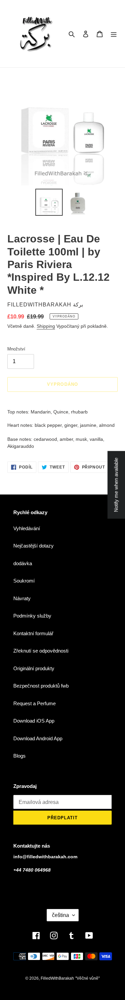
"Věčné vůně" (87, 978)
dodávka (22, 563)
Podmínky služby (32, 616)
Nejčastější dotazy (33, 546)
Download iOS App (33, 721)
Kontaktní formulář (33, 633)
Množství (16, 348)
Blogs (19, 756)
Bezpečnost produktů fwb (41, 686)
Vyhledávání (26, 528)
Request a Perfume (34, 703)
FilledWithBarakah (57, 978)
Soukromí (24, 581)
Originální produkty (33, 668)
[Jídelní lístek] (114, 34)
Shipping (46, 326)
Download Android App (37, 738)
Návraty (22, 598)
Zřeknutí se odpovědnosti (40, 651)
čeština (60, 915)
